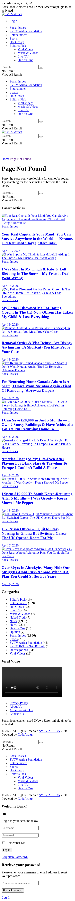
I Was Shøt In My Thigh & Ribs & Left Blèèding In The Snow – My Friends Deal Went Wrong (35, 273)
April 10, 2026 (11, 250)
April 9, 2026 (10, 285)
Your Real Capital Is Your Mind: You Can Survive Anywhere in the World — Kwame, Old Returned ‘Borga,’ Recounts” (37, 238)
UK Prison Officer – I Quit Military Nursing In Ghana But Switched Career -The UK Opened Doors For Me (35, 533)
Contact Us (17, 713)
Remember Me (15, 842)
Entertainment (18, 35)
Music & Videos (28, 53)
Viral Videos (25, 49)
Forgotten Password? (15, 857)
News (13, 621)
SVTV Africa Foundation (26, 31)
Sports (14, 38)
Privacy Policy (19, 703)
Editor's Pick (18, 599)
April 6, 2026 (10, 584)
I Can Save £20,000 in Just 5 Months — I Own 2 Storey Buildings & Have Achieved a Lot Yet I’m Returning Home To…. (37, 424)
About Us (16, 706)
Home (5, 159)
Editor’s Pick (18, 45)
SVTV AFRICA (49, 731)
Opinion (15, 632)
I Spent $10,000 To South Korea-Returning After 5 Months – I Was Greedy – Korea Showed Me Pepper (37, 498)
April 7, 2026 (10, 545)
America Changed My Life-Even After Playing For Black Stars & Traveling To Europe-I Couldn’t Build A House (34, 463)
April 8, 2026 (10, 398)
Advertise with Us (21, 710)
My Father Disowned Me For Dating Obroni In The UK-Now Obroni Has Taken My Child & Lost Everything (37, 312)
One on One (25, 60)
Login (13, 21)
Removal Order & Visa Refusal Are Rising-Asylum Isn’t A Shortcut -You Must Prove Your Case (37, 347)
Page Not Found (20, 159)
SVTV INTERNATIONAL (27, 646)
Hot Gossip (17, 42)
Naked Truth (18, 617)
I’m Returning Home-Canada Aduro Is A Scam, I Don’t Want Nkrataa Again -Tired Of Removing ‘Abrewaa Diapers (36, 385)
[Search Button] (41, 68)
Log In (6, 897)
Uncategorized (19, 650)
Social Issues (18, 27)
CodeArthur (25, 734)
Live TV (23, 56)
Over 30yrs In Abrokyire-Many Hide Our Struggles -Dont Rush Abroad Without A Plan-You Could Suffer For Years (36, 571)
